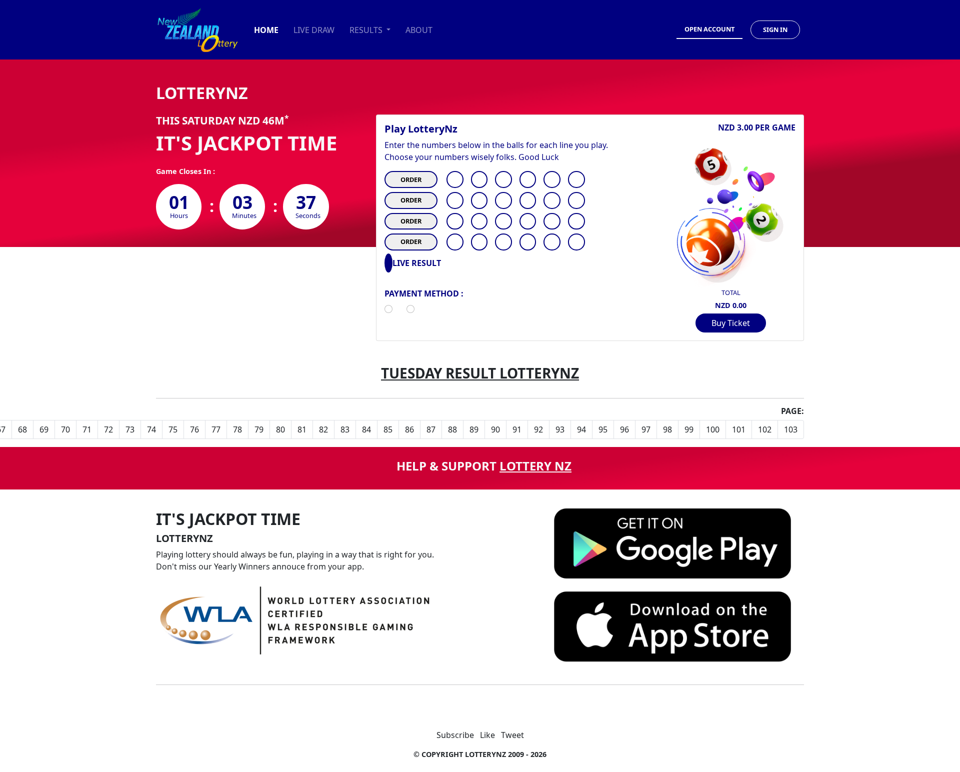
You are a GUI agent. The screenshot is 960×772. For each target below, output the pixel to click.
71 (87, 429)
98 (667, 429)
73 (130, 429)
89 (474, 429)
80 (280, 429)
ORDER (411, 179)
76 (194, 429)
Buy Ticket (731, 323)
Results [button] (367, 30)
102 (765, 429)
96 (624, 429)
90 (495, 429)
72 (108, 429)
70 (65, 429)
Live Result (416, 263)
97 (646, 429)
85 (388, 429)
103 (791, 429)
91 (517, 429)
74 (151, 429)
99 (689, 429)
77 (216, 429)
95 (603, 429)
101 (739, 429)
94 (581, 429)
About (419, 30)
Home (266, 30)
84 (366, 429)
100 (713, 429)
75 (173, 429)
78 (237, 429)
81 (302, 429)
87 (431, 429)
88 (452, 429)
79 (259, 429)
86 (409, 429)
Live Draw (314, 30)
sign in (775, 29)
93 (560, 429)
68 (22, 429)
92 (538, 429)
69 (44, 429)
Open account (709, 29)
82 (323, 429)
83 (345, 429)
